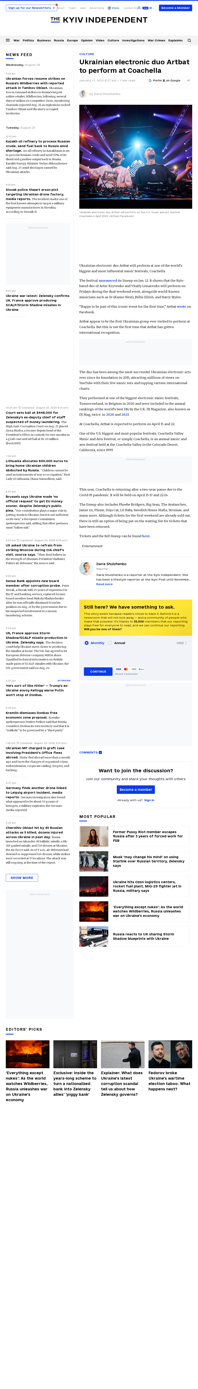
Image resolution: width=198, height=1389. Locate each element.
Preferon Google (167, 80)
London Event (132, 8)
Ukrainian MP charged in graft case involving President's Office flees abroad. (35, 752)
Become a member (135, 789)
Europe (72, 40)
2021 (125, 414)
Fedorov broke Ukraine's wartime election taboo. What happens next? (169, 1081)
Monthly (97, 643)
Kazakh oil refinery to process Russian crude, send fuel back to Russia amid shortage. (38, 146)
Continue (98, 671)
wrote (181, 306)
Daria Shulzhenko (107, 94)
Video (100, 40)
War (17, 40)
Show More (22, 878)
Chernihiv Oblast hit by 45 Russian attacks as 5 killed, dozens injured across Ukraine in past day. (34, 832)
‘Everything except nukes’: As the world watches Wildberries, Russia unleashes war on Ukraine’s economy (27, 1086)
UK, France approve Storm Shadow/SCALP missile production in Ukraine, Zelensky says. (36, 637)
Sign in (149, 800)
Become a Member (175, 7)
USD (180, 643)
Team (72, 8)
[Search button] (189, 40)
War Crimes (156, 40)
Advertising (97, 8)
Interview (63, 680)
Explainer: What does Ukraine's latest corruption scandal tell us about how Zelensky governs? (122, 1084)
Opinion (87, 40)
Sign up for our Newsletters (31, 7)
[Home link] (99, 20)
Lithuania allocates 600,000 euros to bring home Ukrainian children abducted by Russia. (37, 465)
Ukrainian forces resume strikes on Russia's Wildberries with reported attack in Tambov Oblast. (35, 83)
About (61, 8)
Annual (119, 643)
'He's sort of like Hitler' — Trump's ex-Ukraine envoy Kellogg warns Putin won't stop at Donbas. (37, 690)
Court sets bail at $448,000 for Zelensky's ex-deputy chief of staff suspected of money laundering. (35, 417)
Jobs (83, 8)
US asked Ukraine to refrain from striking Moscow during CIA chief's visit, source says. (35, 550)
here (146, 536)
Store (115, 8)
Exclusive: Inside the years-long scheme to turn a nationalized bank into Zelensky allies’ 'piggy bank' (74, 1084)
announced (108, 280)
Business (44, 40)
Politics (28, 40)
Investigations (133, 40)
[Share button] (188, 80)
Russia (59, 40)
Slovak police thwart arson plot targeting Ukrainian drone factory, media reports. (35, 194)
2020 (110, 414)
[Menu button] (8, 40)
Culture (113, 40)
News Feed (19, 55)
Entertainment (92, 546)
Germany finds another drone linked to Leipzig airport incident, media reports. (36, 792)
